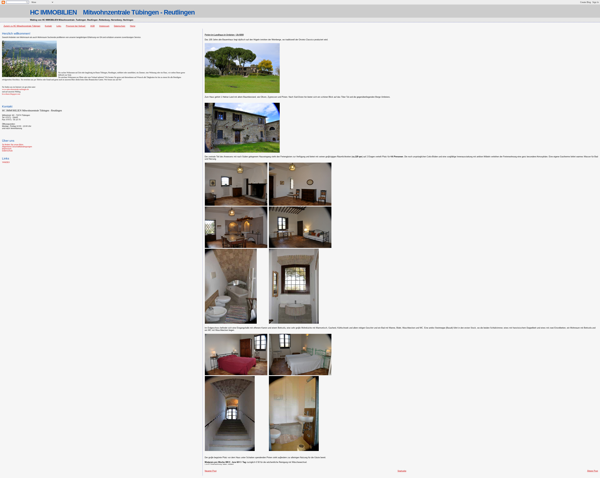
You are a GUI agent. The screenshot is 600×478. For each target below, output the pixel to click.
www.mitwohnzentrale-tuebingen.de (15, 89)
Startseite (402, 471)
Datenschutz (119, 26)
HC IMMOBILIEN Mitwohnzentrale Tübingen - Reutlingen (112, 12)
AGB (92, 26)
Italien (225, 464)
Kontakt (48, 26)
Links (58, 26)
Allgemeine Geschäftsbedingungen (17, 147)
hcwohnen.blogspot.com (11, 94)
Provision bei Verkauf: (76, 26)
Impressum (104, 26)
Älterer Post (592, 471)
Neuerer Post (211, 471)
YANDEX (6, 162)
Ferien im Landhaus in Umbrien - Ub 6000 (224, 34)
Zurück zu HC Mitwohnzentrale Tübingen (22, 26)
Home (132, 26)
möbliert (231, 464)
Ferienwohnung (216, 464)
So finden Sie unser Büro (12, 145)
